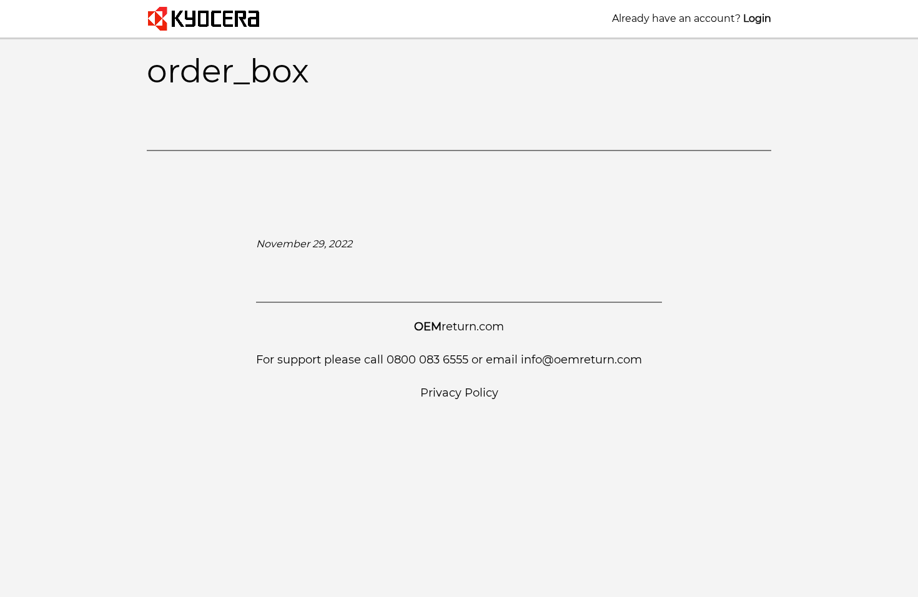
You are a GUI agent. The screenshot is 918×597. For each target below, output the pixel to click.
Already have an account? (691, 18)
